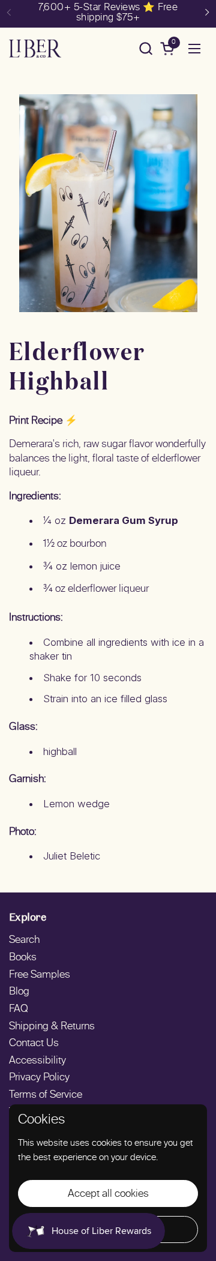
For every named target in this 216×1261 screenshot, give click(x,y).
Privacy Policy (39, 1078)
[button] (145, 48)
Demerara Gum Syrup (123, 520)
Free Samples (39, 975)
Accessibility (37, 1061)
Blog (19, 992)
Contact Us (34, 1044)
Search (24, 940)
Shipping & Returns (52, 1027)
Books (23, 958)
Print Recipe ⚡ (43, 421)
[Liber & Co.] (35, 49)
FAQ (18, 1010)
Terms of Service (45, 1095)
